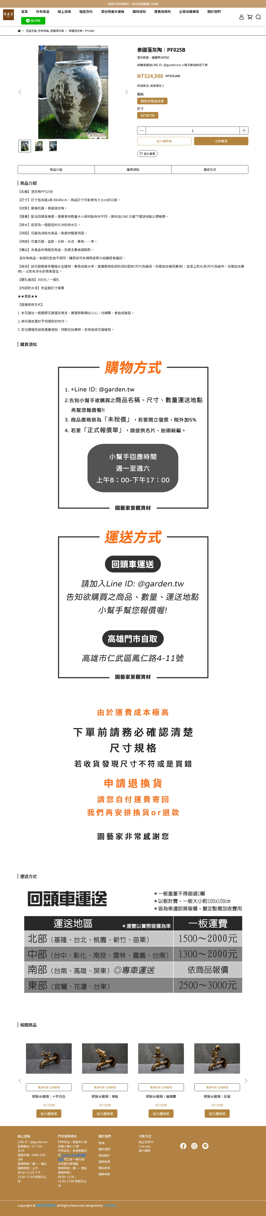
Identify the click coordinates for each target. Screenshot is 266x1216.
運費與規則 (162, 11)
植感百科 (86, 11)
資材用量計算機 (112, 11)
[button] (126, 92)
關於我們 (214, 11)
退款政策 (104, 1161)
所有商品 (42, 11)
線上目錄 (64, 11)
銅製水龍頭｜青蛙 (105, 1096)
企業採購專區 (189, 11)
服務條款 (104, 1174)
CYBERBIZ (110, 1205)
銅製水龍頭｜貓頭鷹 (161, 1096)
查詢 (101, 1143)
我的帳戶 (104, 1155)
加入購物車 (164, 141)
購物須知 (139, 11)
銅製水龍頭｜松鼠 (217, 1096)
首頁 (24, 11)
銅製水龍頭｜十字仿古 (48, 1096)
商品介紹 (56, 169)
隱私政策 (104, 1168)
